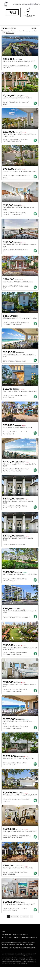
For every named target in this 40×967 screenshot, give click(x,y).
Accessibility (29, 944)
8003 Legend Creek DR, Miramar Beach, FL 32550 (19, 831)
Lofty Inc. (11, 947)
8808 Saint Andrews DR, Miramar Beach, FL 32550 (20, 795)
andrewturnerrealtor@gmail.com (25, 937)
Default (34, 28)
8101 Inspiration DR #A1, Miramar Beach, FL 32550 (19, 391)
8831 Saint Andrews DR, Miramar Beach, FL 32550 (20, 574)
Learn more (10, 33)
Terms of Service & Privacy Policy (11, 942)
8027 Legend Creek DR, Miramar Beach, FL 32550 (19, 171)
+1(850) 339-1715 (6, 937)
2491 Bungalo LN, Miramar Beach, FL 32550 (17, 868)
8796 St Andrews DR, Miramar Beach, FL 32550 (19, 904)
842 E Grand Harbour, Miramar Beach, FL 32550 (19, 61)
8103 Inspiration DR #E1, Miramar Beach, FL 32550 (20, 318)
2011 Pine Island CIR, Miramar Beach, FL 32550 (18, 758)
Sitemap (22, 944)
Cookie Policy (26, 942)
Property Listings (14, 944)
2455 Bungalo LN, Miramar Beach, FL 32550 (17, 282)
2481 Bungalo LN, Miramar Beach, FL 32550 (17, 427)
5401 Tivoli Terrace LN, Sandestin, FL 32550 (17, 98)
